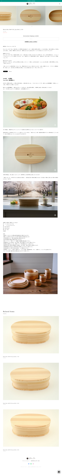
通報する (10, 71)
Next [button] (60, 15)
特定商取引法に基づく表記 (35, 460)
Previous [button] (1, 15)
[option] (31, 15)
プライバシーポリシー (26, 460)
